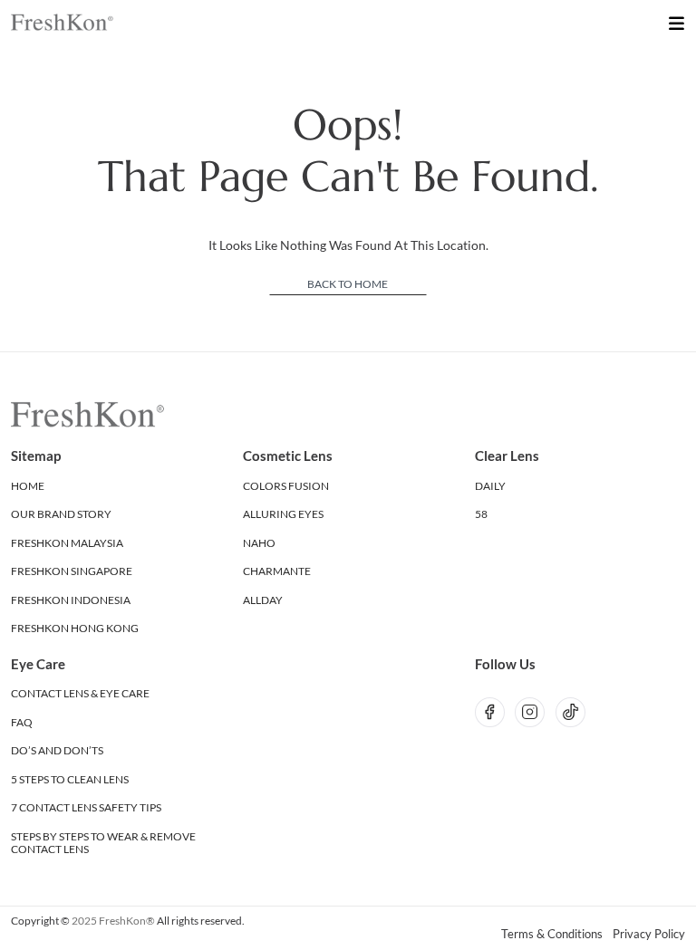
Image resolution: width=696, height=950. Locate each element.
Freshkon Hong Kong (75, 628)
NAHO (259, 543)
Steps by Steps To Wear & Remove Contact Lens (103, 843)
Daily (490, 486)
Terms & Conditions (552, 934)
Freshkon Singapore (71, 571)
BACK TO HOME (347, 284)
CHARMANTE (277, 571)
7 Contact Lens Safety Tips (86, 807)
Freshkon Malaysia (67, 543)
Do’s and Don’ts (57, 750)
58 (481, 514)
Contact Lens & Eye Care (80, 693)
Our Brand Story (61, 514)
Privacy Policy (649, 934)
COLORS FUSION (286, 486)
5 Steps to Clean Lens (70, 779)
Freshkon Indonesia (70, 600)
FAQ (22, 722)
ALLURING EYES (283, 514)
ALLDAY (263, 600)
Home (27, 486)
